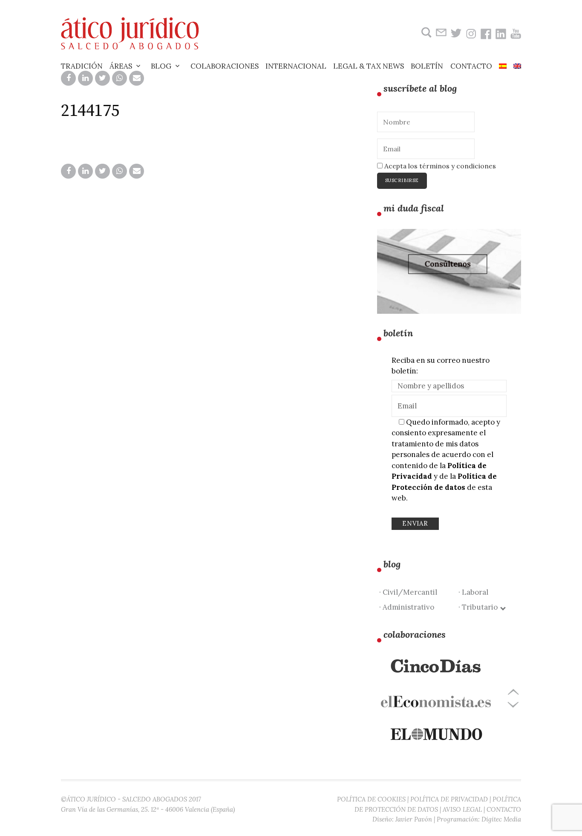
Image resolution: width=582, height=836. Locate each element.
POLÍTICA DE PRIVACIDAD (449, 799)
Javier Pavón (413, 819)
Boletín (427, 66)
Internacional (295, 66)
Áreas (120, 66)
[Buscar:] (425, 33)
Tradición (82, 66)
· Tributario (479, 607)
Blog (161, 66)
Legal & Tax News (368, 66)
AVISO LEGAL (462, 809)
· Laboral (473, 592)
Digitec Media (501, 819)
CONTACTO (504, 809)
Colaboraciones (224, 66)
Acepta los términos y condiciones (439, 166)
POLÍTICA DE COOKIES (371, 799)
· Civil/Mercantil (408, 592)
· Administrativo (406, 607)
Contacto (471, 66)
